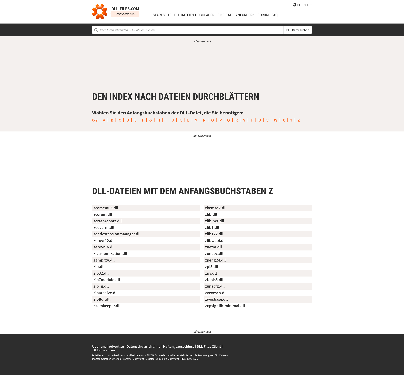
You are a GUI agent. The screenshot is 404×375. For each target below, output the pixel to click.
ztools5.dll (214, 279)
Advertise (116, 346)
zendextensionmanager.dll (116, 233)
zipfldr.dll (101, 299)
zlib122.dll (214, 233)
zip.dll (98, 266)
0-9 (95, 120)
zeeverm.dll (103, 227)
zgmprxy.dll (104, 260)
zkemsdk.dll (215, 207)
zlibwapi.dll (215, 240)
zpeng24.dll (215, 260)
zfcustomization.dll (110, 253)
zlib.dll (211, 214)
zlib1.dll (212, 227)
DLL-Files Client (209, 346)
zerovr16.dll (104, 247)
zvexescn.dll (216, 292)
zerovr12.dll (104, 240)
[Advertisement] (202, 65)
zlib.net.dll (214, 220)
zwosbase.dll (216, 299)
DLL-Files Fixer (104, 350)
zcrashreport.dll (107, 220)
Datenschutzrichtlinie (143, 346)
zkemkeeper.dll (106, 305)
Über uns (99, 346)
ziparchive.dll (105, 292)
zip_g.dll (101, 286)
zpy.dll (211, 273)
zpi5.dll (211, 266)
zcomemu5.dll (105, 207)
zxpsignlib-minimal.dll (225, 305)
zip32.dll (101, 273)
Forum (263, 15)
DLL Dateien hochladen (194, 15)
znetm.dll (213, 247)
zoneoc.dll (214, 253)
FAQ (275, 15)
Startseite (162, 15)
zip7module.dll (106, 279)
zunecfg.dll (215, 286)
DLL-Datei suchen (297, 30)
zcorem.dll (102, 214)
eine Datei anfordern (236, 15)
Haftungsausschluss (178, 346)
